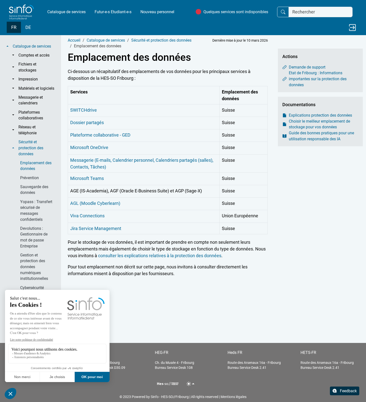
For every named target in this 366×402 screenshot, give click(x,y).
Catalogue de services (66, 11)
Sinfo (155, 397)
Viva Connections (87, 215)
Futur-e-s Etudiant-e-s (113, 11)
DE (28, 27)
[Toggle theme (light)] (190, 383)
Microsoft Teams (87, 178)
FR (13, 27)
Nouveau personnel (157, 11)
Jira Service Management (95, 228)
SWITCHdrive (83, 110)
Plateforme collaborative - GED (100, 135)
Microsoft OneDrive (89, 147)
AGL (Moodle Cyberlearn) (95, 203)
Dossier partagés (87, 122)
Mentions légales (233, 397)
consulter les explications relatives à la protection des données (159, 255)
